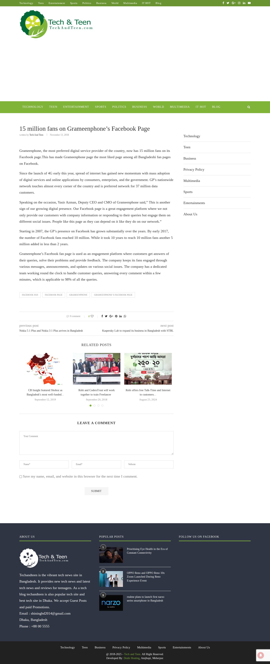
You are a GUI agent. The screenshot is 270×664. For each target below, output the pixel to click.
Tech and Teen (36, 134)
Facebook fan (30, 295)
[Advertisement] (135, 71)
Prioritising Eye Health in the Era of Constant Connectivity (147, 551)
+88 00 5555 (40, 626)
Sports (73, 3)
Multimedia (130, 3)
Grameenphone (78, 295)
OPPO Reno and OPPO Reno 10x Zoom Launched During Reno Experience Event (146, 576)
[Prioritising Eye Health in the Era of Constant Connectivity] (111, 555)
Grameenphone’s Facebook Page (113, 295)
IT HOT (146, 3)
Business (101, 3)
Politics (86, 3)
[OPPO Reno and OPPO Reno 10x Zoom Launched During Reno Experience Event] (111, 579)
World (115, 3)
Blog (158, 3)
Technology (26, 3)
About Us (190, 214)
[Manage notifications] (261, 655)
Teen (41, 3)
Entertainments (194, 203)
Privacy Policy (193, 169)
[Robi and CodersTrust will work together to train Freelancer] (96, 369)
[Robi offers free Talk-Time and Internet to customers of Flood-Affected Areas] (148, 369)
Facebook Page (53, 295)
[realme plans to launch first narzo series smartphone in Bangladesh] (111, 603)
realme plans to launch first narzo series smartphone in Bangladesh (145, 598)
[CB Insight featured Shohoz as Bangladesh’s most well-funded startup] (45, 369)
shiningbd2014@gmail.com (51, 613)
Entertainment (57, 3)
